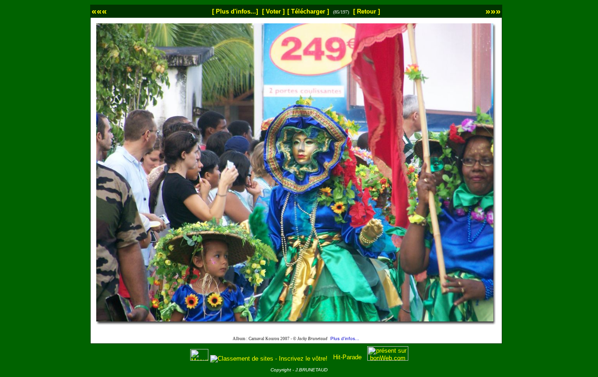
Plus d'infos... (344, 338)
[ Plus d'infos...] (235, 11)
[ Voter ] (273, 11)
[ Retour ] (366, 11)
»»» (493, 11)
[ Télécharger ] (308, 11)
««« (99, 11)
